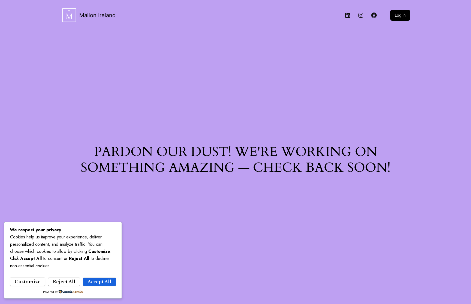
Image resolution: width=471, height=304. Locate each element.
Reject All (64, 281)
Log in (400, 15)
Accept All (99, 281)
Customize (28, 281)
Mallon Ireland (97, 15)
